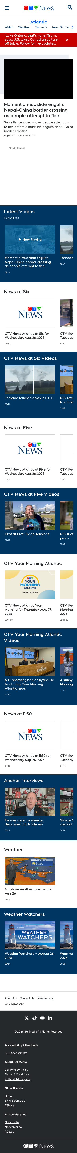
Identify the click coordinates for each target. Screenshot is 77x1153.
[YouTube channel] (42, 1017)
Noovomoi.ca (13, 1127)
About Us (11, 998)
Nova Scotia (60, 27)
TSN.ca (9, 1105)
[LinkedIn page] (50, 1017)
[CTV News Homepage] (39, 8)
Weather (24, 27)
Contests (41, 27)
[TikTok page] (34, 1017)
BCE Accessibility (16, 1052)
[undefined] (30, 249)
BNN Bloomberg (15, 1100)
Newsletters (45, 998)
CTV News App (14, 1003)
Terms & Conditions (17, 1074)
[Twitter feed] (26, 1017)
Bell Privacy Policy (16, 1069)
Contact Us (27, 998)
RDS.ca (9, 1131)
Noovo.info (12, 1122)
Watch (9, 27)
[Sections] (7, 8)
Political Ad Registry (17, 1079)
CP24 (8, 1096)
